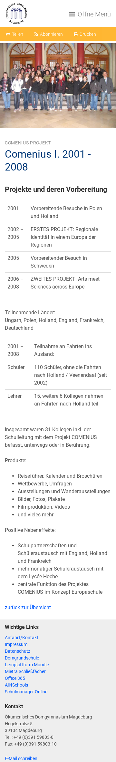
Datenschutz (17, 651)
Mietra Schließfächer (25, 671)
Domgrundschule (22, 657)
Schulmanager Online (26, 691)
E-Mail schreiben (21, 758)
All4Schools (16, 685)
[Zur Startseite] (16, 13)
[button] (14, 34)
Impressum (16, 644)
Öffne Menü (93, 14)
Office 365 (15, 678)
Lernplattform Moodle (27, 664)
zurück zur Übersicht (28, 607)
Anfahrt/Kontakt (21, 637)
